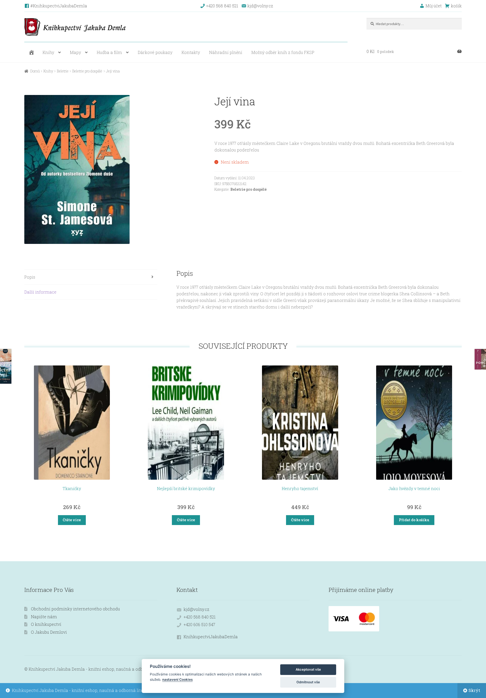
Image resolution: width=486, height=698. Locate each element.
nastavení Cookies (177, 679)
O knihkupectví (46, 624)
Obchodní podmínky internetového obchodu (75, 608)
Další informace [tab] (40, 292)
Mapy (75, 52)
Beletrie (63, 71)
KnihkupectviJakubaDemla (211, 636)
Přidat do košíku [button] (414, 519)
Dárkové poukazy (155, 52)
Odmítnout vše (308, 682)
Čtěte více (72, 519)
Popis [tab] (29, 277)
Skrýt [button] (474, 690)
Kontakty (190, 52)
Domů (35, 71)
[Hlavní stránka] (30, 52)
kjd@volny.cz (196, 609)
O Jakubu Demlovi (49, 632)
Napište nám (44, 616)
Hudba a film (109, 52)
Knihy (48, 52)
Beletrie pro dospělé (87, 71)
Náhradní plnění (225, 52)
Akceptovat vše (308, 669)
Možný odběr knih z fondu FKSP (282, 52)
